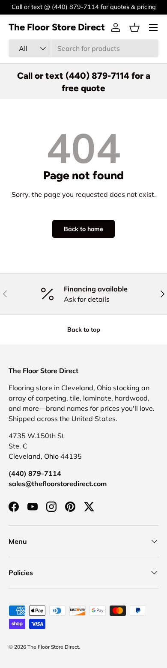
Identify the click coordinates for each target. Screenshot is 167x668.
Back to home (83, 229)
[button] (134, 27)
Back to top (83, 329)
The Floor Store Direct (53, 647)
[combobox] (83, 48)
